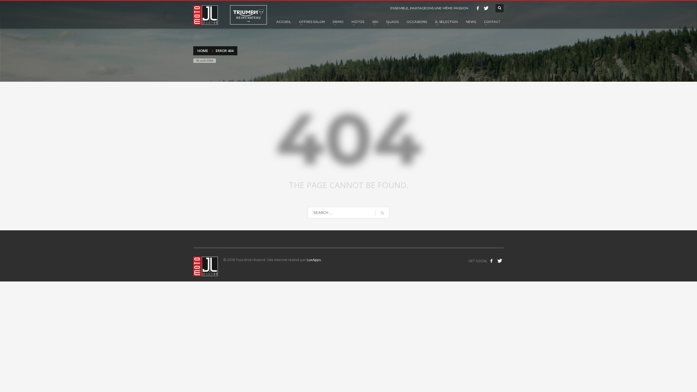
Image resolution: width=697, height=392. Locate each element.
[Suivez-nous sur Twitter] (500, 261)
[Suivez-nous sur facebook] (491, 261)
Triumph (248, 14)
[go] (382, 213)
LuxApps (314, 259)
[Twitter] (486, 8)
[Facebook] (478, 8)
